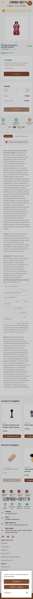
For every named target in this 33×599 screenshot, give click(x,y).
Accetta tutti (16, 581)
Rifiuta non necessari (16, 587)
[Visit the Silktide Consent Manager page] (27, 593)
